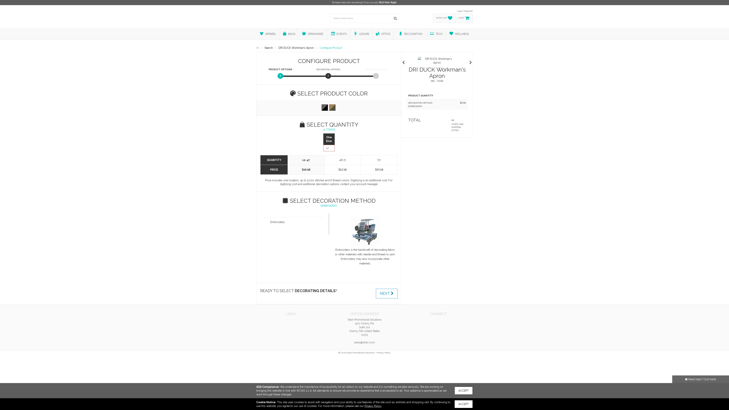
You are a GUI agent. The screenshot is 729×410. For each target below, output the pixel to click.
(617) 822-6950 (388, 2)
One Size (329, 139)
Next (385, 293)
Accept (463, 390)
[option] (437, 61)
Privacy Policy (384, 352)
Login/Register (465, 11)
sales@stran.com (364, 342)
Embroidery (277, 222)
